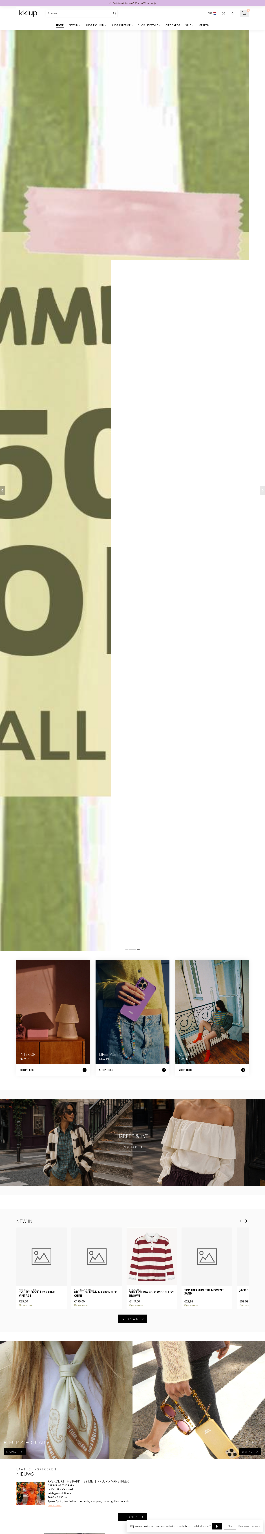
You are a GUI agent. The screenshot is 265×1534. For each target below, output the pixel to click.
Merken (204, 25)
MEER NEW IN (130, 1319)
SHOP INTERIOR (121, 25)
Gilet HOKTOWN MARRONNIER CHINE (95, 1294)
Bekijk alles (130, 1517)
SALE (188, 25)
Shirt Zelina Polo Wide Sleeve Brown (151, 1294)
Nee (230, 1526)
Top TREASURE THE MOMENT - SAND (205, 1292)
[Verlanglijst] (232, 13)
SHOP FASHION (94, 25)
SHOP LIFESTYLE (148, 25)
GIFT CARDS (172, 25)
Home (60, 25)
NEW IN (73, 25)
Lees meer (54, 1505)
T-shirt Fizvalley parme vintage (37, 1294)
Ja (217, 1526)
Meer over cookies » (249, 1526)
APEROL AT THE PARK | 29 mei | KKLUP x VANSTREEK (88, 1481)
